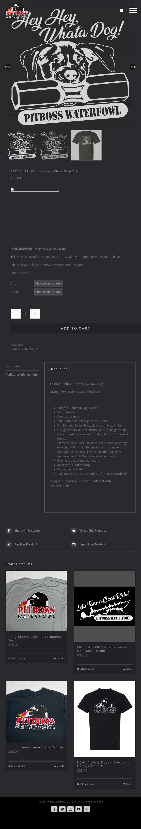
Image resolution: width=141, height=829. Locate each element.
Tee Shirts (31, 349)
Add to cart (76, 328)
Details (60, 658)
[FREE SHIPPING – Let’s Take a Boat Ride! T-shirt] (104, 606)
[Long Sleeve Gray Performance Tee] (36, 601)
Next (133, 67)
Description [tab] (14, 366)
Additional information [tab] (21, 375)
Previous (8, 67)
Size (13, 283)
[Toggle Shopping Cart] (121, 10)
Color (14, 292)
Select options (18, 658)
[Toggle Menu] (132, 10)
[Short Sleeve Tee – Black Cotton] (36, 711)
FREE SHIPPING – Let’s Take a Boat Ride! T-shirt (102, 649)
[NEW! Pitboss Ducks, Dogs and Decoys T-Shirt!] (104, 719)
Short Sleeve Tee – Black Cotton (35, 747)
